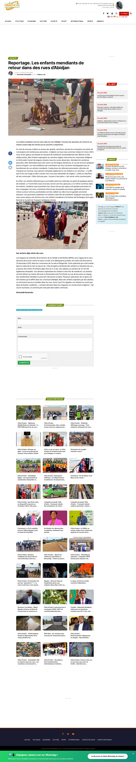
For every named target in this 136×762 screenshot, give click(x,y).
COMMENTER (24, 363)
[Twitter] (68, 733)
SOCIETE (54, 21)
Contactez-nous (88, 740)
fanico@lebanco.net (111, 217)
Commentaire (22, 336)
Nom (19, 318)
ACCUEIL (8, 21)
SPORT (64, 21)
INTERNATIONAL (77, 21)
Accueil (27, 740)
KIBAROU (100, 21)
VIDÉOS (90, 21)
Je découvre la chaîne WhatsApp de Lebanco (107, 756)
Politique (36, 740)
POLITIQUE (19, 21)
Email (19, 327)
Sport (63, 740)
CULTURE (43, 21)
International (74, 740)
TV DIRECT (124, 13)
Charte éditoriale (104, 740)
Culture (56, 740)
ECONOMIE (32, 21)
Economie (46, 740)
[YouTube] (73, 733)
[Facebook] (63, 733)
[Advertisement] (68, 35)
